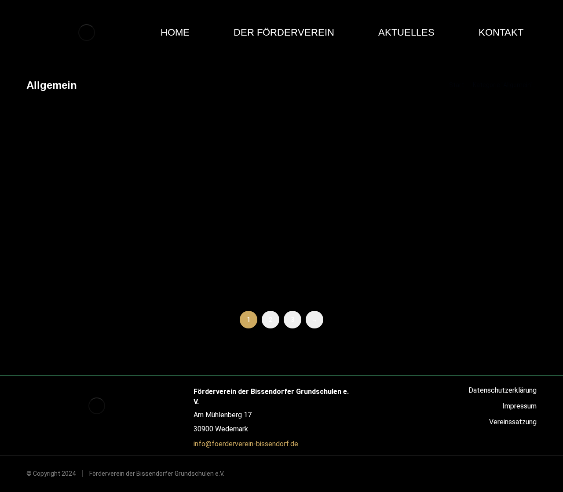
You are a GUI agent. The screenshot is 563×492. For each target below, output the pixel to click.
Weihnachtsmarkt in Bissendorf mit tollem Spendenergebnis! (251, 251)
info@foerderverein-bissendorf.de (246, 444)
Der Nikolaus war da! (74, 240)
